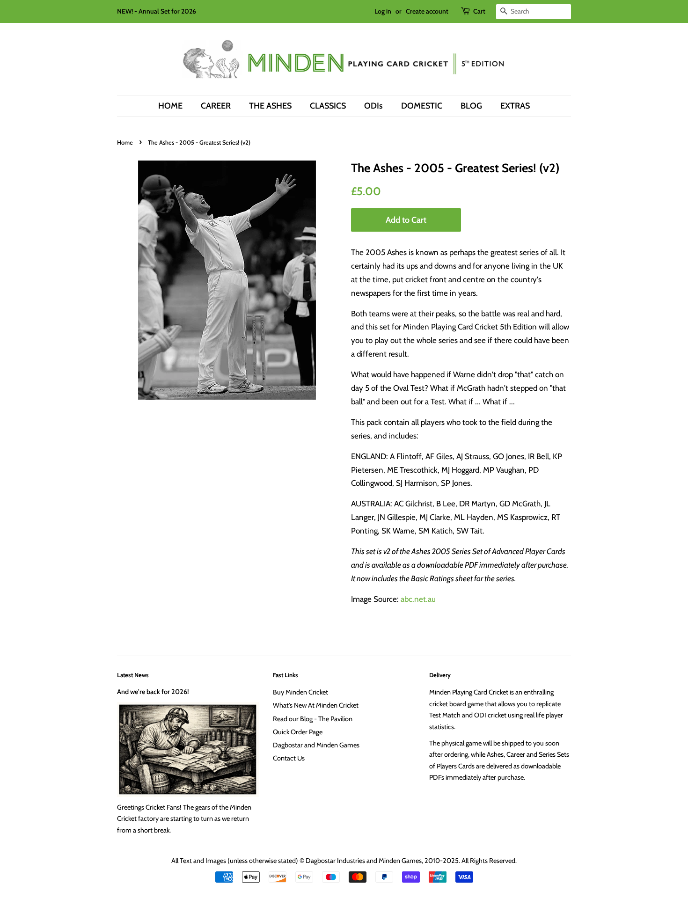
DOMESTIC (421, 105)
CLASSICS (328, 105)
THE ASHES (270, 105)
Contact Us (289, 758)
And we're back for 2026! (153, 691)
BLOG (471, 105)
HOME (170, 105)
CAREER (216, 105)
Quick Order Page (297, 732)
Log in (382, 11)
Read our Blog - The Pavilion (312, 719)
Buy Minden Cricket (300, 692)
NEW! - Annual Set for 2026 (156, 11)
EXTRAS (515, 105)
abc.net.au (418, 599)
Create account (427, 11)
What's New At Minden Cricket (316, 705)
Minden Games (400, 860)
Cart (479, 11)
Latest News (133, 675)
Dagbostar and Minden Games (316, 745)
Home (125, 142)
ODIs (373, 105)
